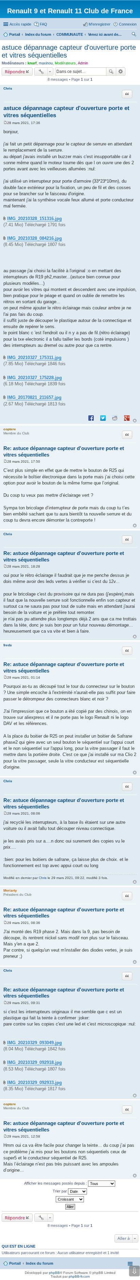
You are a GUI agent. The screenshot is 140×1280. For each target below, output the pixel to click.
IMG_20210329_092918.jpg (34, 1062)
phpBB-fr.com (79, 1276)
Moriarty (10, 890)
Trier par (60, 1191)
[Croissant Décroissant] (70, 1199)
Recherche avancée (120, 71)
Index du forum (39, 1263)
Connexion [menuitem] (128, 24)
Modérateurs (65, 63)
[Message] (5, 123)
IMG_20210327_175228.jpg (34, 377)
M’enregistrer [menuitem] (99, 24)
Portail (14, 34)
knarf (32, 63)
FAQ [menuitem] (43, 24)
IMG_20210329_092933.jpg (34, 1082)
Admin (83, 63)
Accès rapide (20, 24)
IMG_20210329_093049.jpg (34, 1042)
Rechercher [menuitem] (134, 35)
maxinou (46, 63)
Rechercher (111, 71)
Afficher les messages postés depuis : (56, 1183)
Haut (135, 420)
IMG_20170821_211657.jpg (34, 397)
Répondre (15, 71)
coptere (9, 429)
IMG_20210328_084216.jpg (34, 238)
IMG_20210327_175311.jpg (34, 357)
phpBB (54, 1273)
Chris (7, 88)
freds (7, 645)
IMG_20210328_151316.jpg (34, 218)
